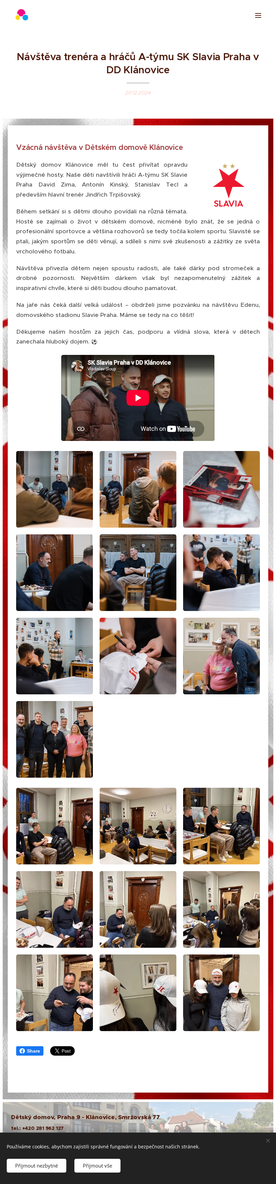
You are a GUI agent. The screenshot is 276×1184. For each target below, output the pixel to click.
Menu (258, 15)
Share (33, 1051)
